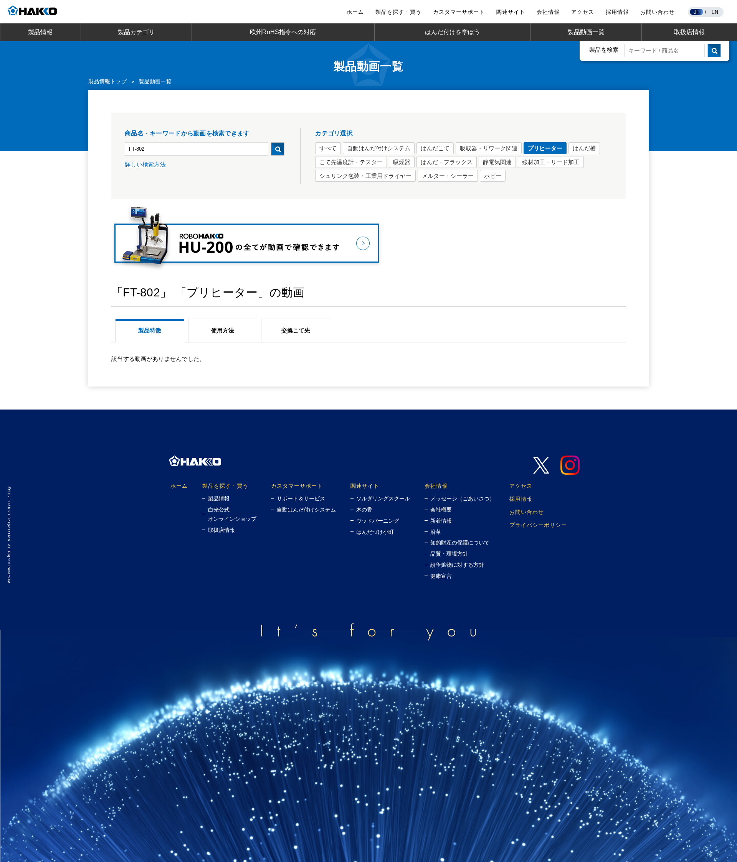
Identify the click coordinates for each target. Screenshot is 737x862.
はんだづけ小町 (375, 532)
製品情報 (40, 32)
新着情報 (441, 521)
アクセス (582, 12)
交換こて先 (295, 330)
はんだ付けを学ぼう (452, 32)
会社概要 (441, 510)
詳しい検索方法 (145, 164)
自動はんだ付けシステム (378, 148)
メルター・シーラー (448, 176)
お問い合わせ (657, 12)
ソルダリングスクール (383, 498)
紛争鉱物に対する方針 (457, 565)
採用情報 (617, 12)
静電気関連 (497, 162)
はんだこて (435, 148)
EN (715, 11)
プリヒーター (545, 148)
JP (696, 11)
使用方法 (222, 330)
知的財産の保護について (459, 543)
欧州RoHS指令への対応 (283, 32)
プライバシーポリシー (538, 524)
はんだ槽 (584, 148)
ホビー (492, 176)
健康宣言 (441, 576)
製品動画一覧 (586, 32)
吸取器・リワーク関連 (488, 148)
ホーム (355, 12)
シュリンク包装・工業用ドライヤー (365, 176)
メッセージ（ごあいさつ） (462, 498)
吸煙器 (401, 162)
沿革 (435, 532)
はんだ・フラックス (447, 162)
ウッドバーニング (377, 521)
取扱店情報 (689, 32)
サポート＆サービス (301, 498)
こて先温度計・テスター (351, 162)
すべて (328, 148)
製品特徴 (149, 330)
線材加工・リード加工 (551, 162)
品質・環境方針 (449, 554)
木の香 (364, 510)
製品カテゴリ (136, 32)
